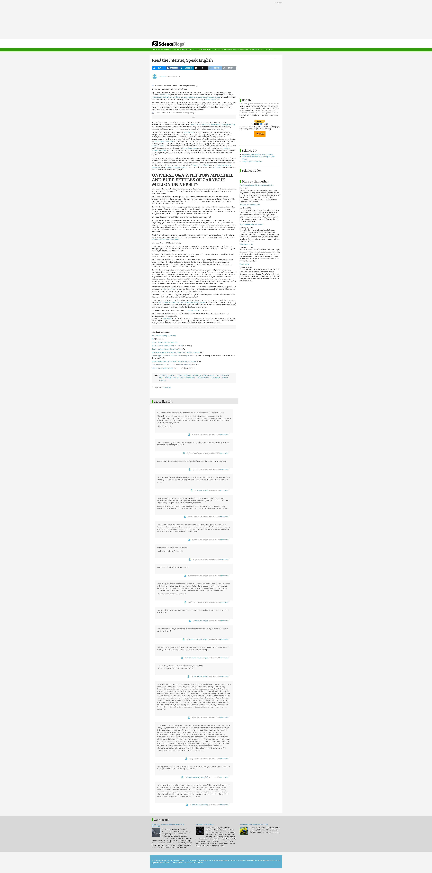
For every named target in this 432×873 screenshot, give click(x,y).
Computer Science (222, 375)
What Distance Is (246, 244)
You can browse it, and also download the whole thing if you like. (182, 302)
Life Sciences (157, 49)
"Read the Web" (164, 95)
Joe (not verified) (202, 490)
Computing (163, 375)
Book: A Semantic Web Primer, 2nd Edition (167, 346)
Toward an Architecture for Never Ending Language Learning (174, 361)
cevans (163, 76)
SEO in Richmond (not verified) (197, 658)
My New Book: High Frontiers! (251, 224)
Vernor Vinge (210, 99)
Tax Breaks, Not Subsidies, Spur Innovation (257, 154)
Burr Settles (217, 167)
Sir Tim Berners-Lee (189, 148)
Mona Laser (244, 264)
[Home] (173, 44)
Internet (171, 375)
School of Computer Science (176, 167)
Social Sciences (199, 49)
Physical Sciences (171, 49)
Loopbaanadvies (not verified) (197, 777)
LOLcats (172, 289)
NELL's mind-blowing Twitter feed (164, 335)
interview (179, 375)
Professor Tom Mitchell (199, 165)
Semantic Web (190, 378)
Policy (220, 49)
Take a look (167, 318)
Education (211, 49)
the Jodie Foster (194, 310)
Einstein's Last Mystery (204, 824)
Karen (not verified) (201, 621)
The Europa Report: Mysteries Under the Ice (256, 185)
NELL (161, 378)
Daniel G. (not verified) (200, 805)
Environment (186, 49)
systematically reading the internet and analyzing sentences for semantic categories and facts (186, 97)
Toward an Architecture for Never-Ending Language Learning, (212, 124)
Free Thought (267, 49)
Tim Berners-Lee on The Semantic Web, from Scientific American (175, 352)
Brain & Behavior (240, 49)
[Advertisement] (216, 19)
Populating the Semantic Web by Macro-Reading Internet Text (174, 356)
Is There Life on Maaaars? (250, 205)
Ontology (167, 378)
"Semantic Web (157, 146)
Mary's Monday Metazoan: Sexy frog (254, 824)
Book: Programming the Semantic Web (166, 349)
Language (162, 380)
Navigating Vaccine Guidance (252, 161)
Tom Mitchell (215, 378)
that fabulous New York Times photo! (165, 239)
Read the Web (189, 132)
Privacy (187, 860)
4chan (165, 289)
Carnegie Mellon (208, 375)
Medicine (228, 49)
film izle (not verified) (201, 676)
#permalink (224, 434)
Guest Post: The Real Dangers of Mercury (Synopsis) (168, 825)
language (187, 375)
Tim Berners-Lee (203, 378)
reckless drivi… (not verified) (198, 639)
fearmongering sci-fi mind (164, 141)
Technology (254, 49)
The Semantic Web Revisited (162, 368)
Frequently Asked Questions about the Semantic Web (171, 365)
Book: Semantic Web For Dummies (165, 342)
